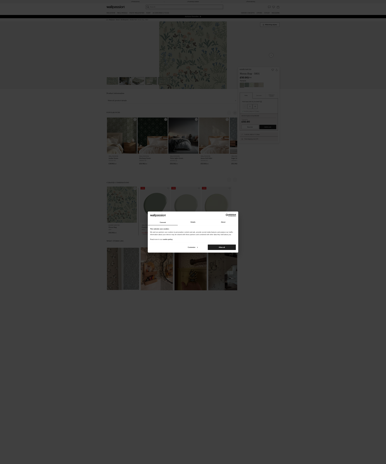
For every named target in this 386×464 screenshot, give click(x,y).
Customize (191, 247)
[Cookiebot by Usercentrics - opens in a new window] (227, 215)
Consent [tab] (163, 222)
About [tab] (223, 222)
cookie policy (168, 239)
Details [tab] (193, 222)
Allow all (222, 247)
